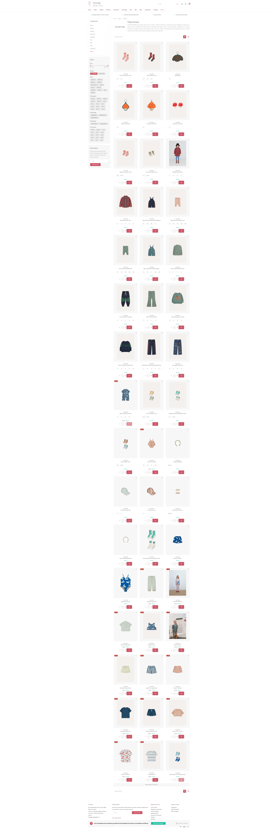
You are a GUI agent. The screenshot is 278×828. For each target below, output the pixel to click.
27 (102, 135)
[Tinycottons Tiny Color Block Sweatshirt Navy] (126, 346)
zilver (93, 92)
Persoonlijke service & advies (182, 14)
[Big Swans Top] (152, 626)
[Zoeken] (177, 4)
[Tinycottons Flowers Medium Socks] (152, 395)
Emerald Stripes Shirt (125, 644)
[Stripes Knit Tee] (152, 756)
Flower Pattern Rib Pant (151, 317)
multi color (94, 84)
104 (92, 103)
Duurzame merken (157, 14)
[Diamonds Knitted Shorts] (152, 712)
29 (97, 137)
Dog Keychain (178, 75)
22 (92, 132)
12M (147, 223)
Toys (131, 10)
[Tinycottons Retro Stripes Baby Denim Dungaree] (152, 250)
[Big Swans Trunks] (178, 540)
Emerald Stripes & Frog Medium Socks (177, 413)
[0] (189, 4)
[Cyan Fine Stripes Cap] (126, 491)
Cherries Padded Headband (126, 558)
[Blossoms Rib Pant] (178, 583)
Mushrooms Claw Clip (178, 123)
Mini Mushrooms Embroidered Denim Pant (151, 365)
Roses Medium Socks (125, 461)
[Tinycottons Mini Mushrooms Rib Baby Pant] (178, 201)
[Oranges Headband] (178, 443)
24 (102, 132)
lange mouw (94, 117)
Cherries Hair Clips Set (178, 510)
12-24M (121, 175)
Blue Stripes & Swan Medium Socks (177, 774)
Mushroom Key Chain (151, 123)
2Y (169, 320)
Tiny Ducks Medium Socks (151, 172)
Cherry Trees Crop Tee (178, 731)
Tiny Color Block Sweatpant (125, 317)
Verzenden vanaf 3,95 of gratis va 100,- (131, 14)
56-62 (99, 98)
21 (104, 129)
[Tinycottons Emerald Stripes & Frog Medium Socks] (178, 395)
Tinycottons (101, 73)
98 (105, 101)
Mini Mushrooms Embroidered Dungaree (152, 220)
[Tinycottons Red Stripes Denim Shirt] (126, 201)
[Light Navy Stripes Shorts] (152, 669)
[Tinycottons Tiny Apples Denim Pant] (178, 346)
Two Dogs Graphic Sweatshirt (177, 317)
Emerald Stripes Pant (151, 601)
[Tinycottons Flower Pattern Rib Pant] (152, 298)
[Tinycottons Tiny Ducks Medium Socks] (152, 153)
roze (101, 84)
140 (92, 109)
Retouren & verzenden (156, 815)
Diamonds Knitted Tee (125, 731)
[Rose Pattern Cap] (152, 491)
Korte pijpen (94, 123)
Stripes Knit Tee (151, 774)
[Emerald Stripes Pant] (152, 583)
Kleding (101, 10)
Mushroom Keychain (125, 123)
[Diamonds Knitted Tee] (126, 712)
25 (92, 135)
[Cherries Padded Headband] (126, 540)
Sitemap (153, 817)
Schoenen (108, 10)
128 (98, 106)
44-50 (93, 98)
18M (151, 223)
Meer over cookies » (183, 823)
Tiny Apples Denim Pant (177, 365)
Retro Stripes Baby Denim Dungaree (151, 268)
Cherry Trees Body (151, 461)
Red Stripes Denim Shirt (125, 220)
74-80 (93, 101)
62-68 (105, 98)
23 (97, 132)
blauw (93, 79)
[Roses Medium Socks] (126, 443)
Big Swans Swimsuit (125, 601)
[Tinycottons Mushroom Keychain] (126, 105)
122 (92, 106)
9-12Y (151, 78)
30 (102, 137)
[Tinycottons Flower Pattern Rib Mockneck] (178, 250)
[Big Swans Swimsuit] (126, 583)
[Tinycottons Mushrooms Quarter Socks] (126, 57)
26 (97, 135)
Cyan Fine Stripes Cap (125, 510)
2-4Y (117, 78)
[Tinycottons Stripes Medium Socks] (152, 57)
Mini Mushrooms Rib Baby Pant (178, 220)
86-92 (99, 101)
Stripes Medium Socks (152, 75)
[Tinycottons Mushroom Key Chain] (152, 105)
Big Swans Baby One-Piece (125, 413)
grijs (99, 90)
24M (185, 223)
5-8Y (121, 78)
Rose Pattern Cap (151, 510)
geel (92, 87)
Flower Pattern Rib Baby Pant (125, 268)
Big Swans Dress (177, 644)
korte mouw (103, 115)
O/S (169, 78)
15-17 (92, 129)
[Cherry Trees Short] (178, 669)
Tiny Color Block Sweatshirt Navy (125, 365)
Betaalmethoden (154, 813)
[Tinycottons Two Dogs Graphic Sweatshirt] (178, 298)
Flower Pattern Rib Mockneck (177, 268)
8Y (181, 175)
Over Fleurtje (154, 807)
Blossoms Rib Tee (125, 774)
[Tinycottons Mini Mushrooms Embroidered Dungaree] (152, 201)
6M (143, 223)
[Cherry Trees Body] (152, 443)
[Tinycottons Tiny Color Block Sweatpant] (126, 298)
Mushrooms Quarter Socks (125, 75)
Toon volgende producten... (151, 784)
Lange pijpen (103, 123)
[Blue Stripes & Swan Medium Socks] (178, 756)
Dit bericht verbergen (158, 823)
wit (105, 90)
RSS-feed (153, 819)
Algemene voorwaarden (156, 809)
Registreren (174, 807)
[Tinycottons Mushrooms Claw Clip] (178, 105)
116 (102, 103)
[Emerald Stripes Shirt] (126, 626)
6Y (177, 175)
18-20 (98, 129)
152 (103, 109)
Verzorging (124, 10)
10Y (133, 223)
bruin (93, 82)
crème (99, 82)
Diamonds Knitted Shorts (151, 731)
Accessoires (116, 10)
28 (92, 137)
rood (99, 87)
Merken (162, 10)
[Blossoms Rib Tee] (126, 756)
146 (97, 109)
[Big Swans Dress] (178, 626)
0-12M (118, 175)
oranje (93, 90)
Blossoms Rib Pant (178, 601)
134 (103, 106)
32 (97, 140)
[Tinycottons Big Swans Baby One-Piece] (126, 395)
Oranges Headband (177, 461)
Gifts (136, 10)
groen (100, 79)
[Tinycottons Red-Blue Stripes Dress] (178, 153)
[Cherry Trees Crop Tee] (178, 712)
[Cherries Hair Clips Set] (178, 491)
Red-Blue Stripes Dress (178, 172)
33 (101, 140)
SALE (141, 10)
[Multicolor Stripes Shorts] (126, 669)
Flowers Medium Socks (151, 413)
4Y (173, 175)
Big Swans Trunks (177, 558)
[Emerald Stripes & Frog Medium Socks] (152, 540)
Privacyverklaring (155, 811)
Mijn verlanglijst (174, 811)
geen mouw (94, 115)
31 (92, 140)
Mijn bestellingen (175, 809)
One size (169, 465)
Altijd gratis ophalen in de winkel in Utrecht (100, 14)
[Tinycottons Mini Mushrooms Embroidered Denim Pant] (152, 346)
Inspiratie (156, 10)
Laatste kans (148, 10)
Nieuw (95, 10)
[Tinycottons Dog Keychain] (178, 57)
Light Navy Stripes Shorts (151, 688)
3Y (169, 175)
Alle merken (93, 73)
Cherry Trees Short (177, 688)
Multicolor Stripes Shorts (125, 688)
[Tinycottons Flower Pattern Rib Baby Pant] (126, 250)
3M (169, 223)
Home (89, 10)
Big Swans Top (151, 644)
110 (97, 103)
